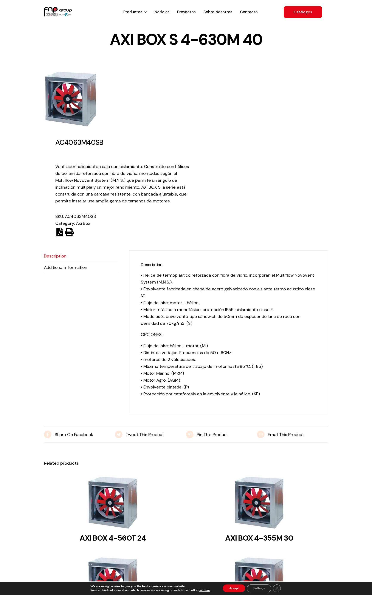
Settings (259, 588)
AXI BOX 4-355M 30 (259, 538)
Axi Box (83, 223)
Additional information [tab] (65, 267)
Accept (234, 588)
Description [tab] (55, 256)
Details (112, 504)
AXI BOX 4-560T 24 (113, 538)
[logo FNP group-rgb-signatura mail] (58, 9)
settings (204, 590)
